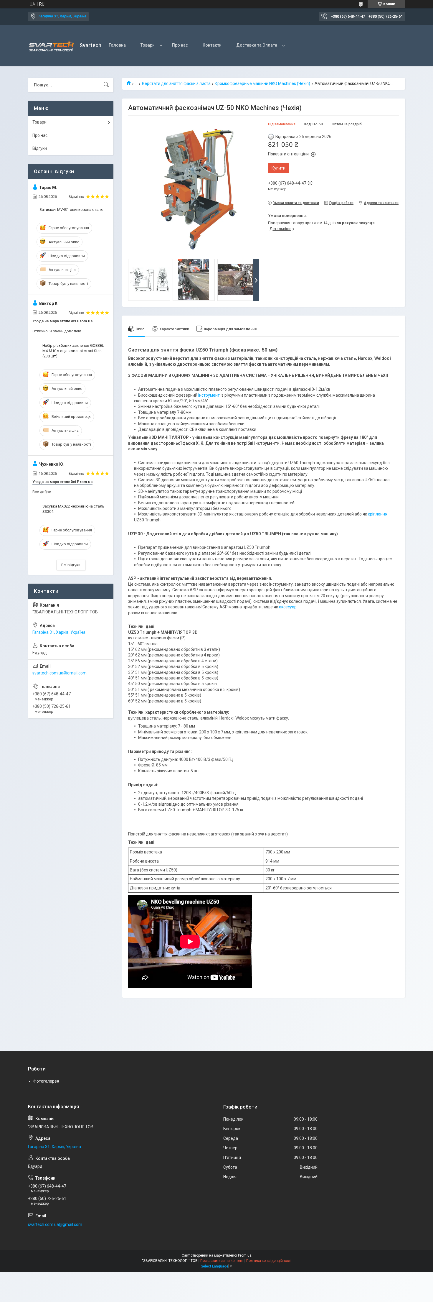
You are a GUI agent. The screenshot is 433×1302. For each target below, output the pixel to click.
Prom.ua (245, 1255)
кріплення (377, 514)
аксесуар (288, 607)
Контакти (212, 45)
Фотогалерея (46, 1081)
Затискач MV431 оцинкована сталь (71, 209)
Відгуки (39, 148)
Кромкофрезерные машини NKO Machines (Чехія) (262, 83)
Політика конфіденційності (268, 1261)
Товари (148, 45)
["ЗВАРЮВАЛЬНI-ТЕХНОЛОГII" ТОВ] (51, 45)
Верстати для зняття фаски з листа (176, 83)
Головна (117, 45)
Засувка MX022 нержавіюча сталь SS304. (73, 509)
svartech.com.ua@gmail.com (59, 673)
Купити (278, 168)
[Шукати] (106, 85)
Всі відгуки (70, 565)
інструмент (209, 395)
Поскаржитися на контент (222, 1261)
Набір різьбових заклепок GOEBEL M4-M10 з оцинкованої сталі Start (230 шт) (73, 350)
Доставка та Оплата (256, 45)
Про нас (180, 45)
